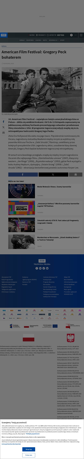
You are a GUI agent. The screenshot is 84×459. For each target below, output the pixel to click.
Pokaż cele (28, 455)
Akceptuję (29, 449)
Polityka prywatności (33, 434)
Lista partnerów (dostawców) (11, 444)
